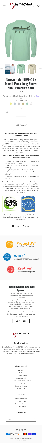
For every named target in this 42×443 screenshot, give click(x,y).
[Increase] (24, 118)
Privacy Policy (21, 406)
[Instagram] (22, 430)
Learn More (21, 321)
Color (21, 100)
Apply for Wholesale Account (21, 381)
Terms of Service (21, 386)
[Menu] (4, 6)
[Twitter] (17, 430)
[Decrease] (17, 118)
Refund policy (21, 389)
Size (21, 108)
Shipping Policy (21, 399)
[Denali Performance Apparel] (21, 6)
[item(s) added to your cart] (38, 6)
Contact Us (21, 383)
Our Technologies (21, 375)
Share (27, 226)
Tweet (17, 226)
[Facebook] (19, 430)
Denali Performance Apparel (23, 438)
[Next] (40, 40)
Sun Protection (21, 373)
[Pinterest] (25, 430)
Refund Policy (21, 401)
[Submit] (34, 419)
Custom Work (21, 378)
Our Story (21, 370)
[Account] (34, 6)
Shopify (25, 440)
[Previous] (2, 40)
